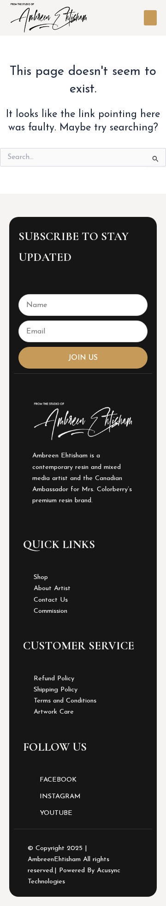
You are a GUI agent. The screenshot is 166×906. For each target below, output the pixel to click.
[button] (150, 17)
